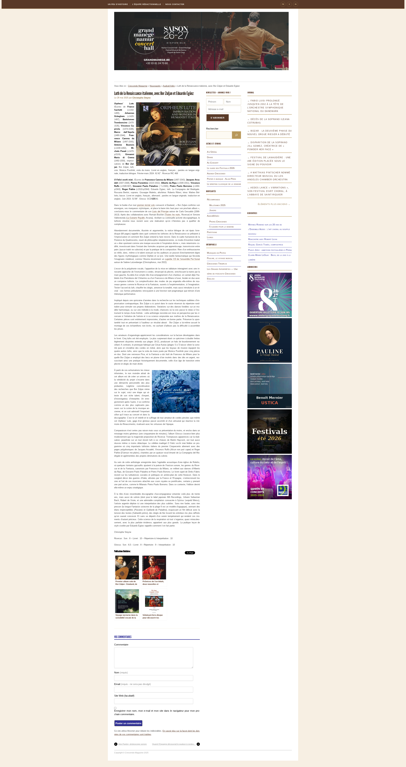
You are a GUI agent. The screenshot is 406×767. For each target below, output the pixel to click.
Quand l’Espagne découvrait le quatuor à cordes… (174, 744)
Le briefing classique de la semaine (224, 184)
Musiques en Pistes (216, 253)
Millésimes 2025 (217, 205)
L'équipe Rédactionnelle (146, 4)
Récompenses (213, 199)
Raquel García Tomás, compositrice (265, 244)
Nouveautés (155, 86)
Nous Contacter (174, 4)
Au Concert (212, 162)
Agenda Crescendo (216, 173)
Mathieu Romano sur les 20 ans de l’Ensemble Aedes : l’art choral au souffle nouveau (269, 229)
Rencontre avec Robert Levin (262, 239)
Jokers (212, 210)
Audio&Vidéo (169, 86)
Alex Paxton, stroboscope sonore (132, 744)
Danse (210, 157)
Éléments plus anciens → (274, 204)
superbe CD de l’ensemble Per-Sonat (182, 259)
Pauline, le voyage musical (220, 258)
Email (132, 684)
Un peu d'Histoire (118, 4)
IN (295, 4)
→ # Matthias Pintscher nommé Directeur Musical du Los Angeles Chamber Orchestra (268, 176)
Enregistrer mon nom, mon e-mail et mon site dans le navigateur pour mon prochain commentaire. (157, 712)
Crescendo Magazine (137, 86)
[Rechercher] (236, 135)
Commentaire (121, 644)
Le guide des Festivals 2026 (221, 168)
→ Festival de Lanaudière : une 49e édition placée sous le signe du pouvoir (269, 161)
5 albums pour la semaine (221, 226)
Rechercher (212, 128)
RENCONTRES (252, 213)
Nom (121, 672)
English (210, 278)
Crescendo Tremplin (217, 263)
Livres (210, 237)
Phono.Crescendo (218, 221)
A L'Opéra (212, 152)
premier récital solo (146, 205)
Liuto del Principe (160, 211)
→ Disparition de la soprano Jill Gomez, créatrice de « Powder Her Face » (267, 146)
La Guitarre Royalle (136, 218)
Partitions (212, 232)
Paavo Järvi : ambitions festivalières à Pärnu (270, 250)
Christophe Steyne (141, 97)
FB (283, 4)
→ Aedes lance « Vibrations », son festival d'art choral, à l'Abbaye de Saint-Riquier (268, 191)
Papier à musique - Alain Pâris (221, 179)
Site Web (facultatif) (124, 695)
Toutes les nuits (172, 214)
